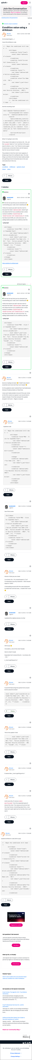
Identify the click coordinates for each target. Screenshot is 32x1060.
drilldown (12, 167)
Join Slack (16, 945)
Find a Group (16, 963)
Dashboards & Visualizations (10, 18)
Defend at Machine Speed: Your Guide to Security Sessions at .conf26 (14, 1018)
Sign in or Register (16, 12)
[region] (16, 1052)
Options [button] (29, 18)
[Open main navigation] (30, 2)
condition (5, 167)
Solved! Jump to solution (10, 24)
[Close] (29, 1046)
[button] (29, 24)
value (8, 169)
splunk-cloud (21, 167)
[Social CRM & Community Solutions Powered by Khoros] (26, 1036)
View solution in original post (10, 263)
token (4, 169)
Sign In (24, 2)
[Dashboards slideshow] (30, 284)
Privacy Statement (15, 1053)
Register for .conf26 (16, 925)
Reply (6, 180)
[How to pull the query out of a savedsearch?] (27, 284)
